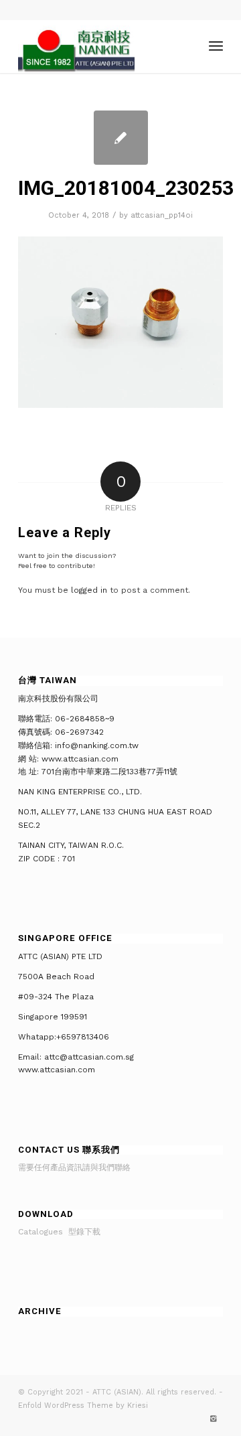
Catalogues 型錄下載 (59, 1231)
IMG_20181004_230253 (126, 188)
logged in (89, 590)
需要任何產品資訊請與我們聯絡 (74, 1167)
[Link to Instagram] (213, 1419)
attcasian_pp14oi (162, 215)
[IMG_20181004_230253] (121, 138)
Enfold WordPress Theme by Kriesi (83, 1405)
